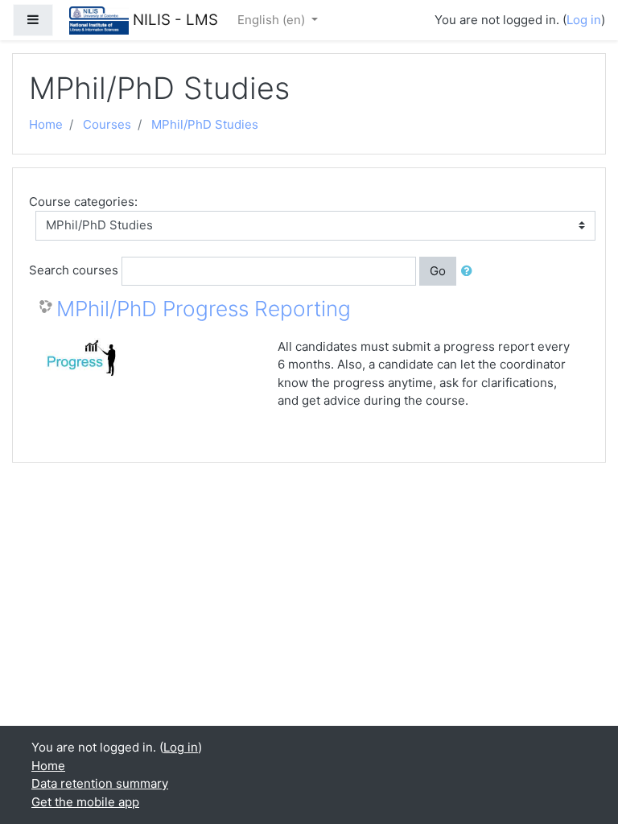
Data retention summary (99, 783)
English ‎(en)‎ (272, 19)
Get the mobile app (85, 802)
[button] (469, 272)
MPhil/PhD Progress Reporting (203, 308)
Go (438, 270)
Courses (107, 124)
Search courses (73, 270)
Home (46, 124)
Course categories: (83, 201)
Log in (583, 19)
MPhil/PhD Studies (204, 124)
